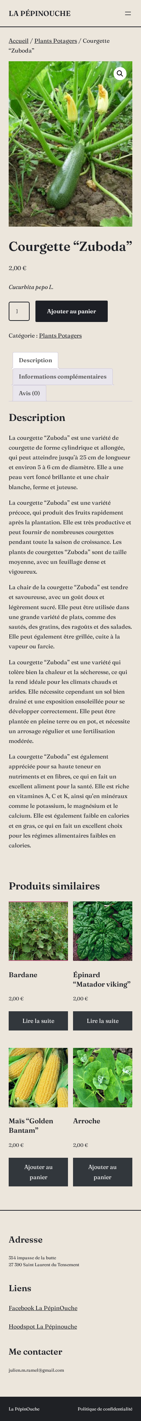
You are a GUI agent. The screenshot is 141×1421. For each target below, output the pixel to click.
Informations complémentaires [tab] (63, 376)
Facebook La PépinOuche (43, 1307)
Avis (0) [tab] (29, 393)
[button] (120, 73)
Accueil (19, 40)
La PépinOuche (39, 13)
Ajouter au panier (71, 311)
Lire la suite (38, 1020)
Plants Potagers (55, 40)
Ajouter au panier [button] (38, 1171)
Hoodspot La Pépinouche (43, 1326)
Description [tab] (35, 360)
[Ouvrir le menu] (128, 13)
